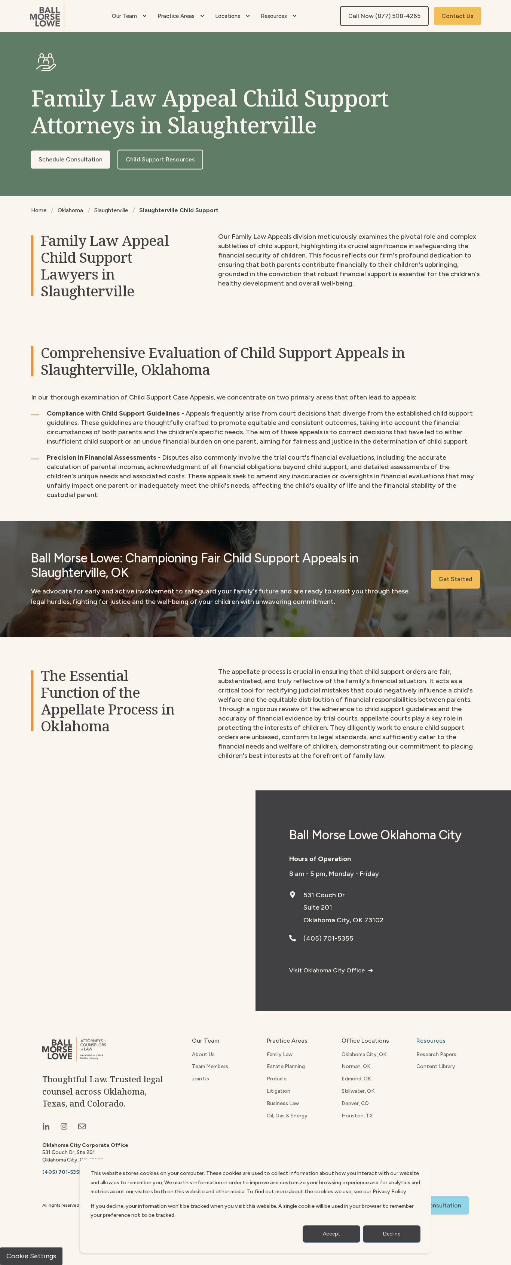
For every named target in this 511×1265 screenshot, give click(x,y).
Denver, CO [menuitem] (355, 1103)
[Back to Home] (47, 16)
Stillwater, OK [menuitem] (358, 1091)
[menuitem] (144, 16)
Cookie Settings (31, 1256)
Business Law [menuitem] (283, 1103)
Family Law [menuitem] (280, 1054)
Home (38, 210)
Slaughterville (111, 210)
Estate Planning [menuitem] (286, 1066)
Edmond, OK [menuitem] (356, 1079)
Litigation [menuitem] (278, 1091)
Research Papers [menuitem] (436, 1054)
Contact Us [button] (457, 15)
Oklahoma (70, 210)
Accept (331, 1234)
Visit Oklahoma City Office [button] (327, 970)
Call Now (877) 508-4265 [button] (384, 15)
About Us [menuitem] (203, 1054)
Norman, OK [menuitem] (356, 1066)
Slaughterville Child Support (178, 210)
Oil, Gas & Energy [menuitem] (287, 1116)
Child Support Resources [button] (160, 159)
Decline (391, 1234)
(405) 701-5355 (328, 938)
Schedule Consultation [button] (70, 159)
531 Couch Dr (324, 895)
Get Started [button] (455, 579)
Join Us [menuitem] (200, 1079)
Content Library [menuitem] (435, 1066)
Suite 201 (317, 907)
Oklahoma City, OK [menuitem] (364, 1054)
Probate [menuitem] (277, 1079)
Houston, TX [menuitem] (357, 1116)
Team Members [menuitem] (210, 1066)
